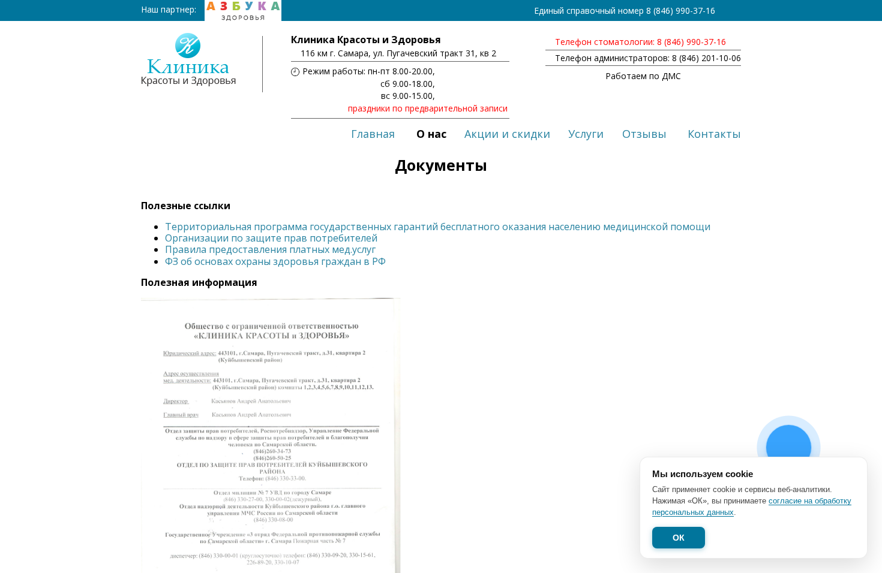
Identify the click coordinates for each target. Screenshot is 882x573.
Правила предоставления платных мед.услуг (270, 249)
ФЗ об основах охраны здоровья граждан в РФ (275, 261)
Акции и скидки (507, 133)
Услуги (586, 133)
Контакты (714, 133)
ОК (679, 537)
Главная (373, 133)
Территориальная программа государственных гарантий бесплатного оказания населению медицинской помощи (437, 226)
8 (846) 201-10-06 (706, 58)
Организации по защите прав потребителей (271, 238)
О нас (431, 133)
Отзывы (644, 133)
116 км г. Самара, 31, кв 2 (398, 53)
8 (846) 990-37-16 (680, 10)
